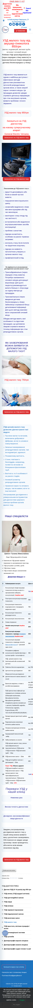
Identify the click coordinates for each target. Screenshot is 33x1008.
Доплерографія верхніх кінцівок (16, 941)
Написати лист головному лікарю (14, 972)
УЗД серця (8, 902)
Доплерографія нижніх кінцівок (16, 945)
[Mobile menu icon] (30, 29)
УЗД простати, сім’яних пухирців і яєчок (17, 927)
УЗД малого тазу (10, 922)
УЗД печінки (8, 906)
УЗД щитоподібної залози (14, 898)
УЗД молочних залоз (12, 918)
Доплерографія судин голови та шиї (17, 949)
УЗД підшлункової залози (14, 914)
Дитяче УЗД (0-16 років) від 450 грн (17, 889)
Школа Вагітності (11, 644)
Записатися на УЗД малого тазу (16, 137)
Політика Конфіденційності (12, 975)
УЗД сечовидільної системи (14, 932)
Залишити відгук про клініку (13, 967)
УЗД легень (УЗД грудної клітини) (16, 894)
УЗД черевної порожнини (13, 910)
